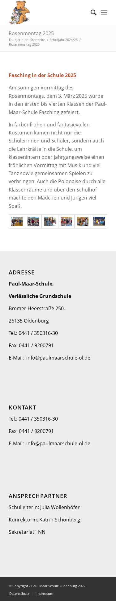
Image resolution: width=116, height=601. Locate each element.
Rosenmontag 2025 (31, 33)
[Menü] (104, 12)
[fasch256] (99, 221)
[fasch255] (83, 221)
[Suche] (90, 12)
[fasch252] (33, 221)
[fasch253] (49, 221)
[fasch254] (66, 221)
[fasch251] (17, 221)
